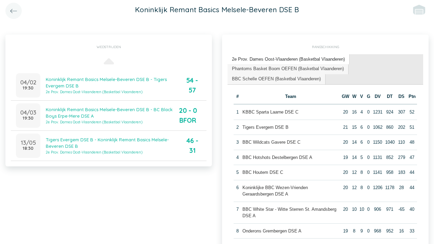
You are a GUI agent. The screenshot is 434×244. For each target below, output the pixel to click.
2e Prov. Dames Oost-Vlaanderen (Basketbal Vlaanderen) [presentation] (288, 59)
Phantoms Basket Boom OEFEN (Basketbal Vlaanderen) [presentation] (288, 68)
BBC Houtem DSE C (262, 172)
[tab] (289, 59)
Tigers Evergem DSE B (265, 127)
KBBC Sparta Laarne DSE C (270, 112)
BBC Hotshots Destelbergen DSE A (277, 157)
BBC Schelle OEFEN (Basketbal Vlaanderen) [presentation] (276, 78)
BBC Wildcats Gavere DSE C (271, 142)
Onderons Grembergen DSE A (271, 230)
